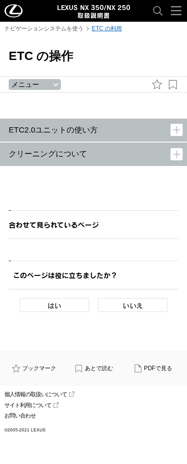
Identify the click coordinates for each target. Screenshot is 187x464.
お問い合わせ (20, 415)
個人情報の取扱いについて (35, 394)
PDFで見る (158, 368)
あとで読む (99, 368)
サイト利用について (27, 405)
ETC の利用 (107, 28)
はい (54, 305)
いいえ (133, 305)
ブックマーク (39, 368)
